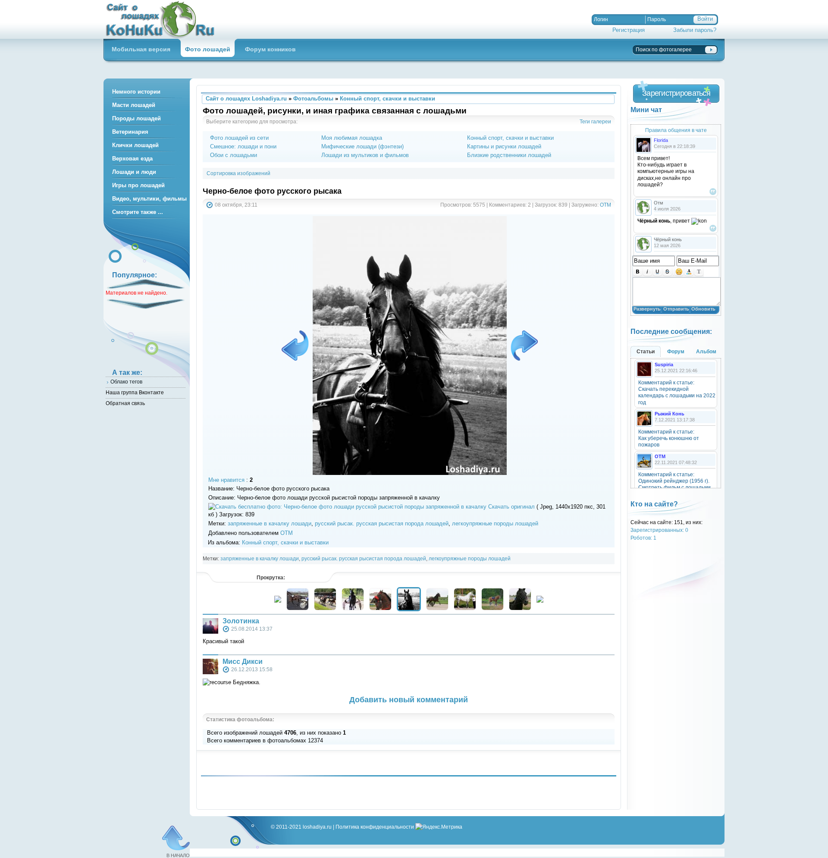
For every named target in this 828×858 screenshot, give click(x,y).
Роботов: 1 (643, 538)
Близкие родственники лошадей (509, 155)
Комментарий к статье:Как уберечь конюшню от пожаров (668, 438)
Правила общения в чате (676, 130)
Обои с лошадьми (233, 155)
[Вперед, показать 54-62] (539, 600)
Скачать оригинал (511, 506)
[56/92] (523, 345)
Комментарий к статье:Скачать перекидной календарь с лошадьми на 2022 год (676, 392)
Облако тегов (126, 381)
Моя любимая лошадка (351, 138)
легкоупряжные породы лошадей (495, 523)
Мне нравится (226, 480)
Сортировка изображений (238, 173)
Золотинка (241, 621)
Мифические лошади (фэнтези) (362, 146)
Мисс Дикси (243, 661)
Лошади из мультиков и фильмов (365, 155)
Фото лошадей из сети (239, 138)
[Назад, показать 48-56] (277, 600)
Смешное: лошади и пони (243, 146)
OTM (605, 204)
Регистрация (628, 30)
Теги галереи (595, 121)
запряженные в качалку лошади (269, 523)
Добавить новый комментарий (408, 699)
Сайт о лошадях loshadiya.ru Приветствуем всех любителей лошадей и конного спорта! (164, 19)
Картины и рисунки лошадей (504, 146)
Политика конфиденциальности (375, 827)
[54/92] (297, 345)
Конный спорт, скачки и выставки (510, 138)
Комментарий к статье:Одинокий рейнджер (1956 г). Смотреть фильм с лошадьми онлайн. (674, 484)
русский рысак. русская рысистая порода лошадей (381, 523)
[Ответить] (712, 191)
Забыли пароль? (694, 30)
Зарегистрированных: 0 (659, 530)
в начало (178, 855)
